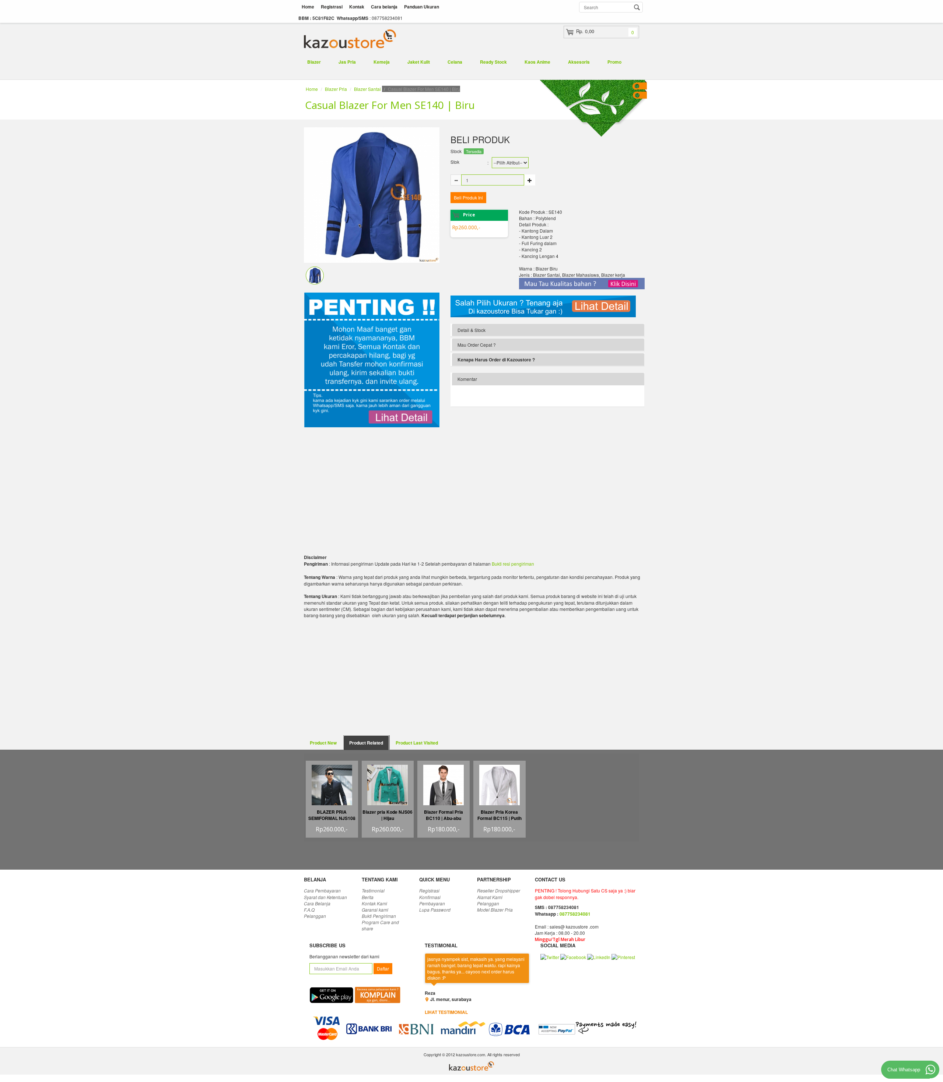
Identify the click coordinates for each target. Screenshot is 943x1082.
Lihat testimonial (446, 1012)
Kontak (356, 6)
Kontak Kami (374, 903)
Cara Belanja (317, 903)
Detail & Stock (471, 330)
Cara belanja (384, 6)
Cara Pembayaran (322, 890)
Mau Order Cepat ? (477, 345)
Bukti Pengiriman (379, 916)
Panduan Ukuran (421, 6)
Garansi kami (375, 909)
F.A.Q (309, 909)
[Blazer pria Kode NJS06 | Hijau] (387, 784)
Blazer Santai (367, 89)
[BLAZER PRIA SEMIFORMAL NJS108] (332, 794)
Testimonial (373, 890)
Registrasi (332, 6)
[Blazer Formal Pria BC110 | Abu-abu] (443, 790)
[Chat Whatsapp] (930, 1069)
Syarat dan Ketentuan (325, 897)
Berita (368, 897)
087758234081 (575, 913)
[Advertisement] (371, 485)
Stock (456, 151)
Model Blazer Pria (495, 909)
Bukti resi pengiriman (513, 564)
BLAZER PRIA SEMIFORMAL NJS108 (331, 815)
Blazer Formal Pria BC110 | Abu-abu (443, 815)
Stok (455, 162)
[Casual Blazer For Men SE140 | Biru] (315, 274)
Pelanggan (315, 916)
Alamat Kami (489, 897)
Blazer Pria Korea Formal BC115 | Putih (499, 815)
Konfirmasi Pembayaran (432, 900)
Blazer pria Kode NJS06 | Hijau (387, 815)
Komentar (467, 379)
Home (308, 6)
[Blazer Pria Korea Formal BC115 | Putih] (499, 788)
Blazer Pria (336, 89)
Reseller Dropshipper (498, 890)
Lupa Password (435, 909)
